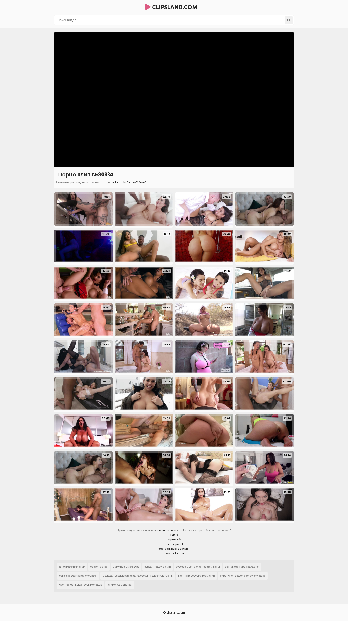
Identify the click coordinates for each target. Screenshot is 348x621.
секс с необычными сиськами (78, 575)
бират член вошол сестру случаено (243, 575)
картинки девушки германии (196, 575)
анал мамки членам (72, 566)
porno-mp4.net (174, 544)
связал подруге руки (157, 566)
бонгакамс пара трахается (242, 566)
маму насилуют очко (126, 566)
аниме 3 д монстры (119, 584)
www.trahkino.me (174, 553)
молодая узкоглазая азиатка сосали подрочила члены (138, 575)
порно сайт (174, 539)
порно (174, 534)
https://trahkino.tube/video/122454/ (123, 182)
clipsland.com (174, 7)
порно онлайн (163, 530)
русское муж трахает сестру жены (198, 566)
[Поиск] (289, 20)
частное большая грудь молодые (80, 584)
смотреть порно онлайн (174, 548)
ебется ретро (99, 566)
